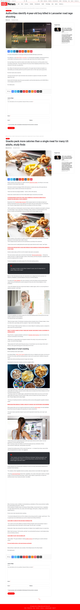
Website (31, 120)
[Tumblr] (17, 51)
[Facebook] (9, 51)
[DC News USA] (8, 4)
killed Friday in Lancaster (21, 57)
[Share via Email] (38, 91)
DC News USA (47, 606)
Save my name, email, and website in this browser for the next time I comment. (23, 124)
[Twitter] (11, 51)
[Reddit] (23, 51)
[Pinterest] (20, 51)
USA (13, 8)
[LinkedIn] (14, 51)
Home (7, 8)
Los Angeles (16, 8)
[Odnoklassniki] (28, 51)
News (10, 8)
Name (9, 115)
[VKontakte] (25, 51)
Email (9, 120)
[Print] (41, 91)
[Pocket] (31, 51)
